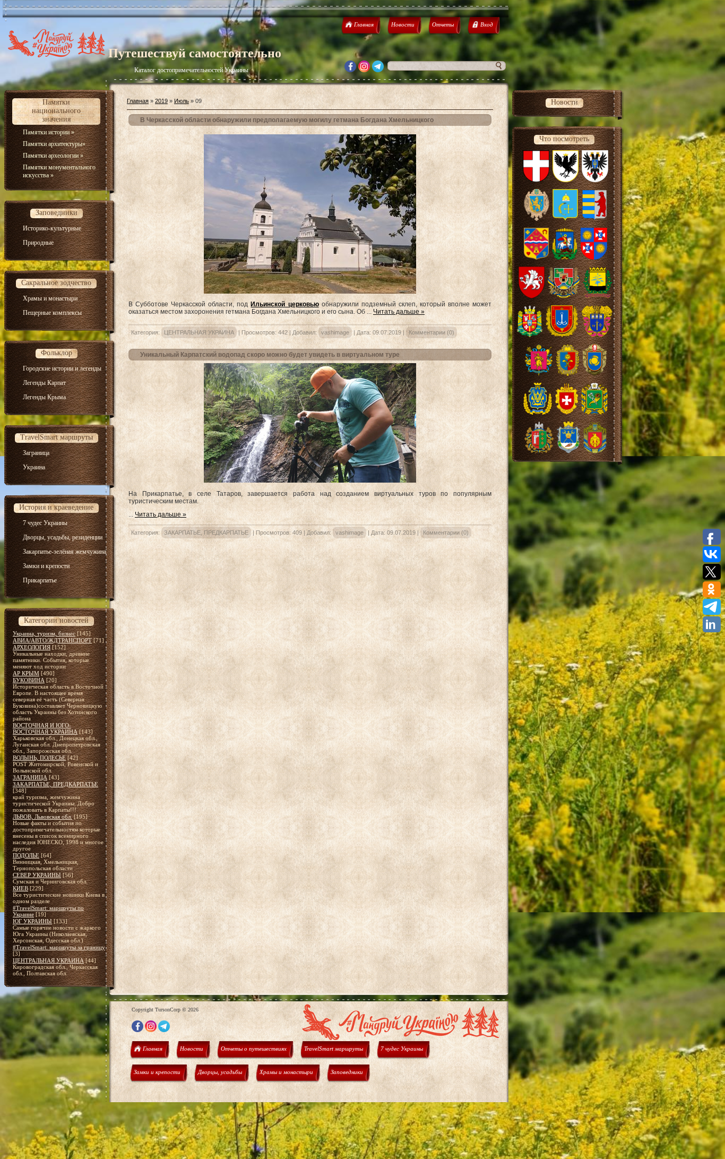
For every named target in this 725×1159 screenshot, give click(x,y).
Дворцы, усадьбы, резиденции (62, 537)
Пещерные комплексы (52, 312)
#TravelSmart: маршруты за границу (59, 947)
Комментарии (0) (431, 332)
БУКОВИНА (29, 680)
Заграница (36, 453)
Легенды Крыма (44, 397)
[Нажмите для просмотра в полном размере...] (310, 291)
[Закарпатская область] (594, 219)
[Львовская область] (536, 219)
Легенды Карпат (44, 383)
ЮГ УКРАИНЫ (32, 921)
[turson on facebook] (350, 69)
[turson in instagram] (364, 69)
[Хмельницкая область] (567, 374)
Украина (34, 467)
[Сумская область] (565, 219)
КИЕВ (20, 888)
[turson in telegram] (378, 69)
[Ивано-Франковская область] (566, 180)
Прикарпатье (40, 580)
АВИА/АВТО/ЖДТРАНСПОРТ (52, 640)
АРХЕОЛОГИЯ (31, 647)
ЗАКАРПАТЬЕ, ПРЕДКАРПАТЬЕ (55, 784)
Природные (38, 242)
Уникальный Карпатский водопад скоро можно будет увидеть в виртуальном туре (270, 354)
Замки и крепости (46, 566)
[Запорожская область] (538, 374)
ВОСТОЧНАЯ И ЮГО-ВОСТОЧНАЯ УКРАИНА (45, 728)
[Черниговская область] (595, 180)
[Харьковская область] (594, 412)
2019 (161, 101)
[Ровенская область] (566, 412)
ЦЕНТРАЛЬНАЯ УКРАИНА (48, 960)
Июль (181, 101)
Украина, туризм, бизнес (44, 633)
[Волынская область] (536, 180)
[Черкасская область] (594, 374)
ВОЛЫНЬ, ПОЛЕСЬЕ (39, 757)
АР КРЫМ (26, 673)
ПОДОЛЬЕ (26, 855)
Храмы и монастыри (50, 298)
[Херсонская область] (537, 412)
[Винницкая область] (594, 257)
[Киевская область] (564, 257)
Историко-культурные (52, 228)
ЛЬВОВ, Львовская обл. (42, 816)
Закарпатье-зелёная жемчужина (64, 551)
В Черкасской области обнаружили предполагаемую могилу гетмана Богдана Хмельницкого (287, 120)
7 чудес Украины (45, 523)
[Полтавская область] (536, 257)
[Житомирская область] (530, 335)
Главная (138, 101)
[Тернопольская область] (596, 335)
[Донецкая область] (597, 296)
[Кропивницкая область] (595, 451)
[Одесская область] (562, 335)
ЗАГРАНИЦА (30, 777)
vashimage (335, 332)
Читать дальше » (399, 311)
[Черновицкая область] (539, 451)
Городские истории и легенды (62, 368)
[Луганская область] (564, 296)
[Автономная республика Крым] (532, 296)
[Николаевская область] (568, 451)
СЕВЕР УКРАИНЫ (37, 875)
